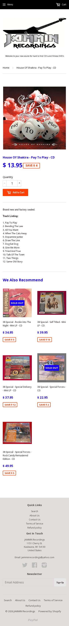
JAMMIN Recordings (24, 611)
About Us (34, 515)
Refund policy (34, 527)
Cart (63, 4)
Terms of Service (34, 523)
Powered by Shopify (49, 611)
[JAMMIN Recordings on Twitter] (25, 566)
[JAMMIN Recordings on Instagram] (44, 566)
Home (6, 67)
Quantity (8, 177)
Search (34, 511)
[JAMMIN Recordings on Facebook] (34, 566)
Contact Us (34, 519)
